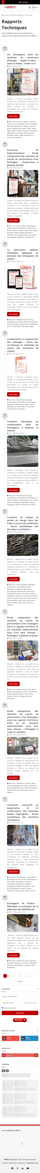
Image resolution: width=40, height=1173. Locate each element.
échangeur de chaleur (21, 691)
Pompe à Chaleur (13, 135)
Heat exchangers (13, 324)
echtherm (23, 228)
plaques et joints (26, 696)
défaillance (33, 963)
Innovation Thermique (22, 326)
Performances (29, 133)
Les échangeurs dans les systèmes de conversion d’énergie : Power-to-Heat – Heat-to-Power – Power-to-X (22, 59)
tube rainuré (31, 600)
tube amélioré (12, 600)
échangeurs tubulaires (15, 589)
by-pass (33, 961)
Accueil (5, 15)
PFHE (18, 504)
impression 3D (25, 324)
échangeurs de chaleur (15, 133)
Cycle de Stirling (29, 126)
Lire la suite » (13, 116)
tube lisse (22, 600)
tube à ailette (33, 598)
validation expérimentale (26, 237)
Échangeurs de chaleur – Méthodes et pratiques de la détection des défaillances (22, 906)
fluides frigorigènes (24, 886)
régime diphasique (26, 233)
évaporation (20, 404)
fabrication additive (31, 322)
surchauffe (33, 235)
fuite (33, 965)
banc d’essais (21, 226)
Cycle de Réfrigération (15, 126)
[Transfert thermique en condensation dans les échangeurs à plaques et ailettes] (22, 451)
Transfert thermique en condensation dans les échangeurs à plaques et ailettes (22, 426)
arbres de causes (23, 961)
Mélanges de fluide (14, 406)
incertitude (29, 694)
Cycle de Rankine (32, 124)
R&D (22, 135)
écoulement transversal (26, 591)
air (18, 584)
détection (11, 965)
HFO (9, 888)
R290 (17, 233)
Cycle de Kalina (19, 124)
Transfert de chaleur (29, 504)
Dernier (20, 981)
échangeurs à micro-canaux (17, 879)
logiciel (10, 696)
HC (33, 886)
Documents (13, 15)
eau (29, 587)
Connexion (20, 1013)
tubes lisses (20, 891)
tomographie (12, 237)
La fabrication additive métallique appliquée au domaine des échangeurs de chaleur (22, 254)
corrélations (23, 402)
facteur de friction (23, 593)
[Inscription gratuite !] (20, 1022)
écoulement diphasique (21, 502)
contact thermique (14, 963)
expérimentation (18, 694)
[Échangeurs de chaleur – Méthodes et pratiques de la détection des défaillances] (22, 923)
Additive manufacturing (25, 319)
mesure (16, 696)
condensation (12, 402)
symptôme (11, 967)
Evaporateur (32, 228)
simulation (11, 698)
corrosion (25, 963)
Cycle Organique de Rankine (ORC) (19, 128)
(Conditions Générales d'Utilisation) (13, 1163)
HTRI (27, 788)
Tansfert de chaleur (18, 409)
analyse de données (24, 689)
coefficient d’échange (24, 400)
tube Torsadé (12, 602)
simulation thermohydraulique (18, 235)
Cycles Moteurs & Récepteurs (28, 131)
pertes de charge (31, 230)
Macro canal (30, 404)
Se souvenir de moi (9, 1008)
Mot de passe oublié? (30, 1003)
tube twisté (22, 602)
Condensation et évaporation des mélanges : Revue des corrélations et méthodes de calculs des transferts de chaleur (22, 345)
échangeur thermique (23, 965)
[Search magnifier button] (36, 1055)
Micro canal (26, 406)
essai (9, 694)
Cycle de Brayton (23, 122)
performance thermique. (16, 230)
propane (10, 233)
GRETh (11, 66)
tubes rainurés (30, 891)
